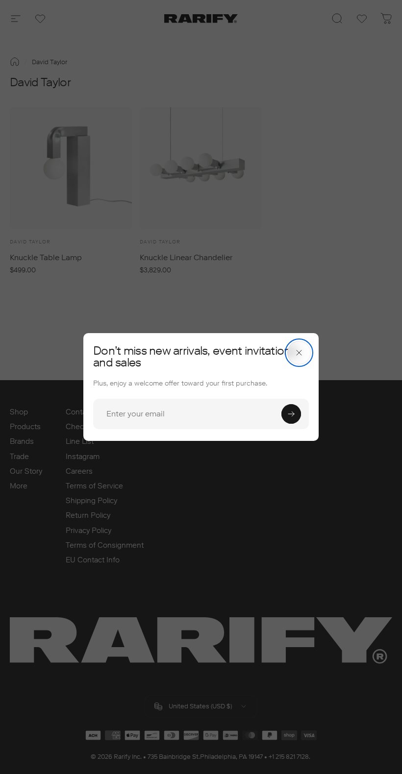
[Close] (299, 352)
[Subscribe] (291, 414)
